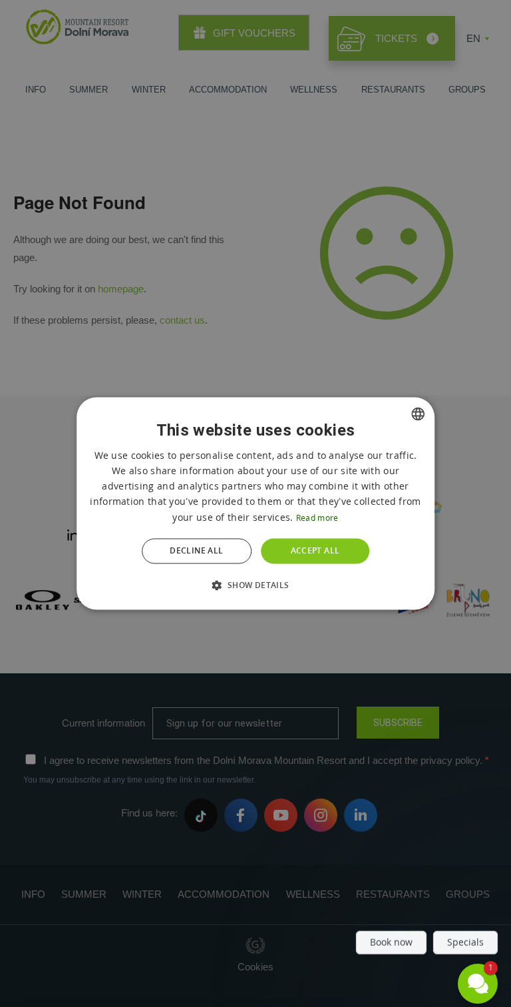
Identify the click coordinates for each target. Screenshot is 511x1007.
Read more (317, 517)
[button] (255, 585)
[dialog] (255, 503)
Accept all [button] (315, 550)
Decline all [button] (196, 550)
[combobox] (418, 413)
